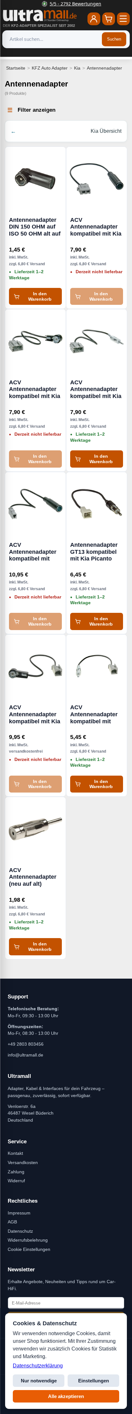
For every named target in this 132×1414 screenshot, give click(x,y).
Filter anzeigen (36, 110)
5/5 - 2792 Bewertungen (70, 4)
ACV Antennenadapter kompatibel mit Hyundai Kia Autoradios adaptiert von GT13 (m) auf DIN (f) (35, 552)
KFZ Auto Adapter (50, 68)
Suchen (114, 39)
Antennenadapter (104, 68)
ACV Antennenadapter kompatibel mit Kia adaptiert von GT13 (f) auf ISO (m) (35, 714)
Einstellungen (93, 1380)
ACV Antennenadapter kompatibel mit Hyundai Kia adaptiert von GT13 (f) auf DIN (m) (96, 714)
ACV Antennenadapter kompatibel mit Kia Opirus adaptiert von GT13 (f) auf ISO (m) (34, 389)
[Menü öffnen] (123, 18)
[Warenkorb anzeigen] (108, 18)
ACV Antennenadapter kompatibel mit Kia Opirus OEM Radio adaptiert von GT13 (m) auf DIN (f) (96, 227)
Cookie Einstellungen (29, 1249)
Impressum (19, 1212)
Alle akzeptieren (66, 1396)
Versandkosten (23, 1162)
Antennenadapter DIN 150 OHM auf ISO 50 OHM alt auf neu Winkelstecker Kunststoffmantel (35, 227)
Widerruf (16, 1180)
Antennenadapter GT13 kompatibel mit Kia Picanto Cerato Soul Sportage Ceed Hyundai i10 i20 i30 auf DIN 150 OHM (96, 552)
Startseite (15, 68)
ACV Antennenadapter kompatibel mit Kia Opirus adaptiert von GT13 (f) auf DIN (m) (95, 389)
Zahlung (16, 1171)
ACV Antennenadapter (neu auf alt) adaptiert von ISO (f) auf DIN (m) (33, 877)
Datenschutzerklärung (38, 1365)
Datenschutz (20, 1231)
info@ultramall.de (25, 1054)
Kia (77, 68)
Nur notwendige (39, 1380)
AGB (12, 1221)
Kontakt (15, 1153)
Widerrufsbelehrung (28, 1240)
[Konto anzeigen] (93, 18)
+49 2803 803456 (26, 1044)
